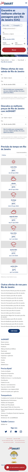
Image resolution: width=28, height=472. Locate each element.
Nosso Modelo (5, 344)
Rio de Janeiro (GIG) (8, 39)
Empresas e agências (7, 355)
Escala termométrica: (22, 152)
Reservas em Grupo (6, 375)
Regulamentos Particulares (8, 400)
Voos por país (9, 438)
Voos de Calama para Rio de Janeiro (11, 295)
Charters (3, 358)
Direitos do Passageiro (7, 402)
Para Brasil (21, 60)
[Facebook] (11, 431)
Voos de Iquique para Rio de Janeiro (11, 319)
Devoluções (4, 380)
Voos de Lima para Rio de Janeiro (10, 310)
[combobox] (15, 78)
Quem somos (5, 342)
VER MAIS (14, 331)
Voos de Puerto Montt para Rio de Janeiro (13, 290)
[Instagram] (21, 431)
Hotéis (3, 360)
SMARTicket (4, 364)
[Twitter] (6, 431)
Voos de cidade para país (20, 440)
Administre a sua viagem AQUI (10, 389)
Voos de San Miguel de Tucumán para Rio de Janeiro (13, 316)
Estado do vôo (5, 382)
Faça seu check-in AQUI (8, 387)
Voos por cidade (16, 438)
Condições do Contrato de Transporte (12, 398)
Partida (4, 43)
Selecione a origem (8, 34)
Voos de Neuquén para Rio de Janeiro (12, 300)
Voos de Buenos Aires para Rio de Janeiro (13, 326)
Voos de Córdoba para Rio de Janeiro (12, 298)
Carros (3, 362)
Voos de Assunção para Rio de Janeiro (12, 324)
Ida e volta (6, 25)
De (3, 32)
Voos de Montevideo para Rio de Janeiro (13, 305)
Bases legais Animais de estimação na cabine (12, 410)
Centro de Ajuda (5, 371)
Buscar (14, 50)
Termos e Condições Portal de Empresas (12, 413)
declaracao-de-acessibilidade (9, 418)
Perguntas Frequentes (7, 373)
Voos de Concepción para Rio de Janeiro (13, 303)
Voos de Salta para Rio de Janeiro (10, 313)
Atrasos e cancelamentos (8, 385)
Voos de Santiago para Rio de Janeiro (12, 308)
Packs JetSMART (6, 353)
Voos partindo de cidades (8, 442)
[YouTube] (16, 431)
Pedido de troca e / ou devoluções (11, 378)
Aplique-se (4, 424)
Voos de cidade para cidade (7, 440)
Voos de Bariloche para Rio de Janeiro (12, 321)
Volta (16, 43)
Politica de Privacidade (7, 405)
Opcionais (4, 351)
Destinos (3, 346)
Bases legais (4, 415)
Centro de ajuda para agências (10, 391)
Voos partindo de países (20, 442)
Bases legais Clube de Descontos (10, 407)
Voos (13, 60)
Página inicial (5, 60)
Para (4, 37)
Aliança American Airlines (8, 349)
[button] (17, 25)
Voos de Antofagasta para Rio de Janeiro (13, 293)
